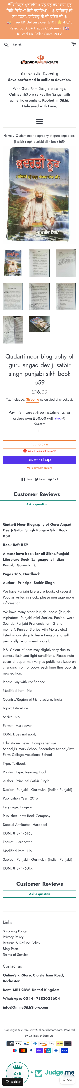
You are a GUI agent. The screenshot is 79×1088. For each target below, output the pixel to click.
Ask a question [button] (39, 894)
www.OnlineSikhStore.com (46, 1030)
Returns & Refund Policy (21, 942)
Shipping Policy (15, 931)
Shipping (32, 399)
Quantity (39, 424)
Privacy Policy (13, 937)
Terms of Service (16, 954)
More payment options (39, 468)
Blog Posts (11, 948)
